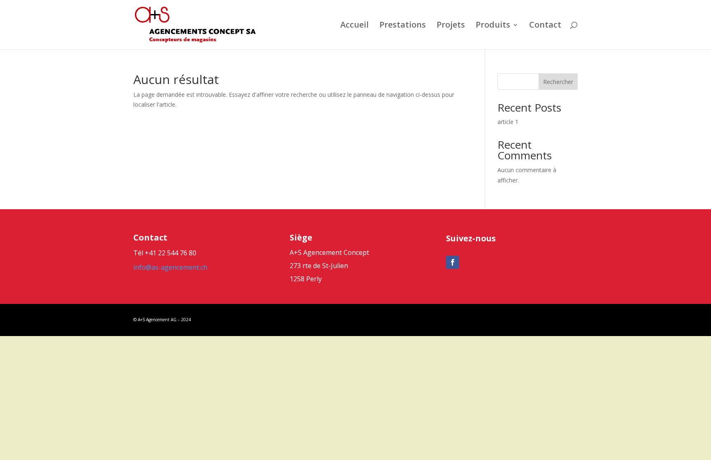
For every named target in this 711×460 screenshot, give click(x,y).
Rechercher (558, 82)
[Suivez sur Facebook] (452, 262)
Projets (451, 26)
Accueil (354, 26)
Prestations (402, 26)
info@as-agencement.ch (170, 267)
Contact (545, 26)
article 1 (507, 122)
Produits (493, 26)
